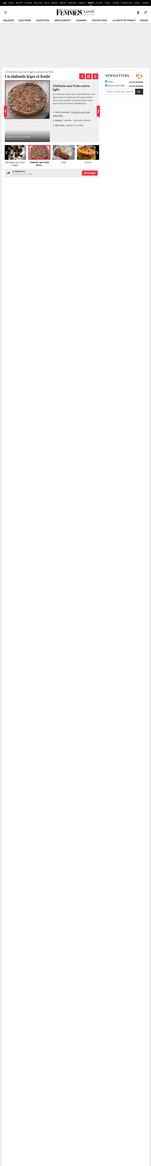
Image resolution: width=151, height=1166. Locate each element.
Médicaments (63, 20)
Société (99, 3)
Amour (63, 3)
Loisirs (115, 3)
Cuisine (28, 3)
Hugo (137, 3)
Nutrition (42, 20)
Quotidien (24, 20)
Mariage (72, 3)
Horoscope (126, 3)
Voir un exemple (136, 81)
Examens (81, 20)
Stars (107, 3)
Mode (11, 3)
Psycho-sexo (99, 20)
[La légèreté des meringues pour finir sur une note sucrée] (82, 76)
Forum (145, 3)
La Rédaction (18, 171)
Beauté (19, 3)
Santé (90, 3)
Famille (82, 3)
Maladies (8, 20)
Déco (46, 3)
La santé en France (124, 20)
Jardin (54, 3)
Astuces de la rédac (116, 86)
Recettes (38, 3)
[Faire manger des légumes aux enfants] (95, 76)
